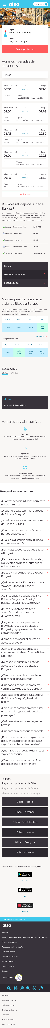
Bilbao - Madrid (25, 802)
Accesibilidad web (8, 1020)
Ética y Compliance (8, 1024)
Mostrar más (25, 194)
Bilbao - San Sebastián (25, 822)
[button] (25, 502)
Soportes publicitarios (10, 957)
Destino (12, 39)
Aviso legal (6, 995)
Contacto (5, 971)
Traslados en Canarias (9, 942)
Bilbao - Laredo (25, 832)
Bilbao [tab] (5, 372)
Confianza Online (8, 977)
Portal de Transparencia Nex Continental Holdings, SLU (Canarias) (24, 937)
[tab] (25, 503)
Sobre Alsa (5, 932)
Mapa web (5, 1015)
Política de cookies (8, 1005)
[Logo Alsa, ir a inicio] (14, 4)
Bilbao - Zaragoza (25, 842)
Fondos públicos (8, 966)
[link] (5, 36)
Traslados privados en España (12, 947)
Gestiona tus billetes (9, 952)
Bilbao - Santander (25, 812)
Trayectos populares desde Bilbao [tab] (19, 783)
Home (4, 919)
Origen (11, 30)
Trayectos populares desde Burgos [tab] (20, 788)
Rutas (10, 919)
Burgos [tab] (14, 372)
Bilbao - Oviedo (25, 852)
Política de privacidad (9, 1000)
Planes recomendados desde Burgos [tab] (21, 793)
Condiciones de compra (10, 1010)
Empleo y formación (9, 961)
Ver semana (40, 336)
